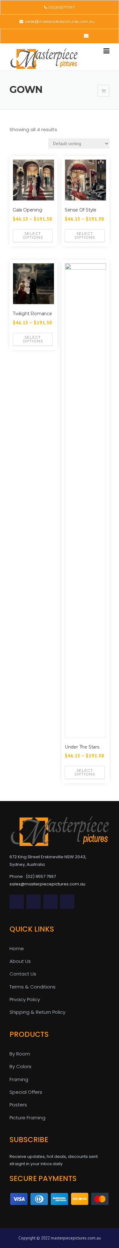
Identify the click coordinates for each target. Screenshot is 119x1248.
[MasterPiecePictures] (44, 58)
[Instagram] (76, 36)
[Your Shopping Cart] (103, 91)
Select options (33, 235)
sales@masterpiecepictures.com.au (59, 21)
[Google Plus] (67, 36)
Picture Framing (27, 1117)
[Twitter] (32, 36)
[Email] (86, 36)
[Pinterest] (59, 36)
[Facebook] (41, 36)
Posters (18, 1104)
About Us (20, 961)
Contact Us (23, 973)
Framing (19, 1079)
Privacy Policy (25, 999)
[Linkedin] (50, 36)
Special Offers (26, 1092)
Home (17, 948)
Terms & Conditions (33, 986)
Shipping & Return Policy (37, 1012)
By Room (20, 1053)
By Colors (20, 1066)
